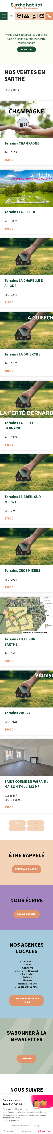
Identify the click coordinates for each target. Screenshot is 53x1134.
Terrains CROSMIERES (22, 570)
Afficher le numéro (49, 16)
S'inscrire (26, 1058)
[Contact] (41, 16)
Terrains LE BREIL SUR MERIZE (22, 499)
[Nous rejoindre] (26, 16)
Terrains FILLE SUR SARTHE (19, 642)
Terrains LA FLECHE (20, 212)
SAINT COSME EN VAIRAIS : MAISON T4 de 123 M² (26, 784)
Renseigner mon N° (26, 869)
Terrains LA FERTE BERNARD (19, 425)
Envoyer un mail (26, 914)
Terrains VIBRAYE (18, 713)
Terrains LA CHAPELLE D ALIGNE (23, 283)
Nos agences (19, 16)
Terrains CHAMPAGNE (21, 143)
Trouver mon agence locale (26, 1000)
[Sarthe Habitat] (26, 6)
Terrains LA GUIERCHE (22, 354)
